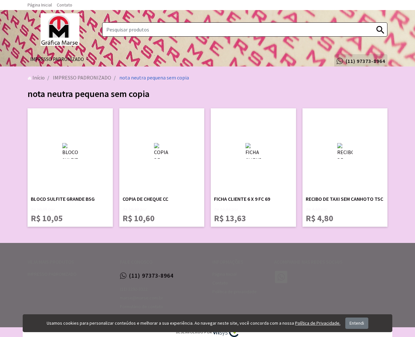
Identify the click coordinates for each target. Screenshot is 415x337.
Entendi (357, 323)
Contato (64, 5)
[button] (59, 59)
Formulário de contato (141, 306)
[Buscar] (380, 29)
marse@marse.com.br (141, 298)
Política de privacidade (234, 292)
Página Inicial (40, 5)
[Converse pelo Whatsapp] (281, 277)
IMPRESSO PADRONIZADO (52, 274)
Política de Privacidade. (317, 323)
